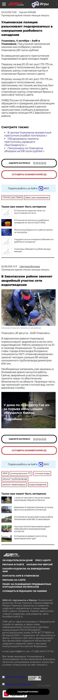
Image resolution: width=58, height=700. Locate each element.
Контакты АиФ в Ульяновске (20, 575)
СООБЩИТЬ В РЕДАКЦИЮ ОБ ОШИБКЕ (24, 591)
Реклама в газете (13, 564)
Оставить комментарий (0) (29, 174)
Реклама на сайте (14, 580)
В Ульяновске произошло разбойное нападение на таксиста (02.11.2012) (31, 221)
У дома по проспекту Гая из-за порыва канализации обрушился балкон (27, 409)
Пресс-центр (43, 560)
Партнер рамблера (44, 685)
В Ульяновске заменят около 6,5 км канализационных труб (30, 537)
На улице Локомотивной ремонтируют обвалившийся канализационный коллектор (32, 528)
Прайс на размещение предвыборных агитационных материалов (26, 585)
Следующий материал (27, 692)
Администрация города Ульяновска (21, 327)
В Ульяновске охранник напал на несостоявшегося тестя (29, 211)
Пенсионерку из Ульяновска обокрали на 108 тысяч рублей (23, 150)
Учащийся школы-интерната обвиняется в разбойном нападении (34, 240)
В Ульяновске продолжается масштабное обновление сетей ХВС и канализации (33, 518)
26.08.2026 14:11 (9, 266)
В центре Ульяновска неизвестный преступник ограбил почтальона (27, 134)
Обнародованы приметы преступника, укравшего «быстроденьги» (21, 141)
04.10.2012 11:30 (9, 12)
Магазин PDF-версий (39, 564)
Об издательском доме (17, 560)
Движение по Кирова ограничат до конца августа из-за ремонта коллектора (33, 508)
